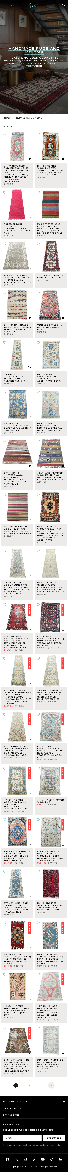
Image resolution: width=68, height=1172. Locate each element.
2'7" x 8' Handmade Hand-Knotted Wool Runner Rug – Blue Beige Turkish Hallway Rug (17, 907)
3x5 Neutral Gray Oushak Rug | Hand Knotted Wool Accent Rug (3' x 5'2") (17, 279)
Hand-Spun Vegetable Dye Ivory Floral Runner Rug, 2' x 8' (16, 378)
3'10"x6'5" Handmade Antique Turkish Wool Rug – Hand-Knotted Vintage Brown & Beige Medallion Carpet (16, 1065)
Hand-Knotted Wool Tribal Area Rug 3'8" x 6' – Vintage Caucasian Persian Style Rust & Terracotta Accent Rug (50, 533)
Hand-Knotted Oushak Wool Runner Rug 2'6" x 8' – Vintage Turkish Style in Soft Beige (50, 587)
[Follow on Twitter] (16, 1159)
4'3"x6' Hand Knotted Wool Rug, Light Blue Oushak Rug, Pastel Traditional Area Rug (50, 752)
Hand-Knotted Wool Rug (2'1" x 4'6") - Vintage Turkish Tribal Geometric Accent (17, 959)
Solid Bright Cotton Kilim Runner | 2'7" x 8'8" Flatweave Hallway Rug (17, 228)
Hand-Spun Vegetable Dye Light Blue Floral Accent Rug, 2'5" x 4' (50, 427)
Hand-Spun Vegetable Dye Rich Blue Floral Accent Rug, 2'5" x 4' (17, 427)
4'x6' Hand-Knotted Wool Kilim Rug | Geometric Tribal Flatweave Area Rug (50, 476)
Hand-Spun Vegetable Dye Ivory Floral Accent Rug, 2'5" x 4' (50, 378)
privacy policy (55, 1145)
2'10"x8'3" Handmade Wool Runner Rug (50, 277)
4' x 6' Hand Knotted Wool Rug (50, 801)
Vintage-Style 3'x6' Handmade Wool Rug (49, 327)
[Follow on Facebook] (7, 1159)
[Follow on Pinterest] (34, 1159)
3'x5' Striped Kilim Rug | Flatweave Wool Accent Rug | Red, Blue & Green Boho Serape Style (49, 228)
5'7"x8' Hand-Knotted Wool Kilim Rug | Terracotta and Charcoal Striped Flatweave (16, 478)
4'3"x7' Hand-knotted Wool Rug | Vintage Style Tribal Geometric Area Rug (50, 641)
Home (7, 118)
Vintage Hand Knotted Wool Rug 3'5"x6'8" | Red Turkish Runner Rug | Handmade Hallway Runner (16, 642)
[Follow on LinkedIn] (60, 1159)
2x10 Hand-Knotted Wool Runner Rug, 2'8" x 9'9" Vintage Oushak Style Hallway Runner (50, 695)
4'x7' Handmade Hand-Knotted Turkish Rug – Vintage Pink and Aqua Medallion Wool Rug (49, 1011)
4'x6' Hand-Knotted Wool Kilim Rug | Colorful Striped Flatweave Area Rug (17, 530)
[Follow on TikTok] (52, 1159)
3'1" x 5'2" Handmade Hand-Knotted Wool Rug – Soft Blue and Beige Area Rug (50, 1064)
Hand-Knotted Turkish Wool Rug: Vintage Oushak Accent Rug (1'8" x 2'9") (17, 1010)
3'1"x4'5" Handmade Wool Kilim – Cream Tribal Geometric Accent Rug (17, 328)
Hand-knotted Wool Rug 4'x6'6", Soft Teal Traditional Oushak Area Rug (15, 804)
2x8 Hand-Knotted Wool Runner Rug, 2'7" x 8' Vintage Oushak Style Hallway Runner (16, 751)
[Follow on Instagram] (25, 1159)
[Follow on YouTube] (43, 1159)
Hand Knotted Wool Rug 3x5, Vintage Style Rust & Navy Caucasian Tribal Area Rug (50, 170)
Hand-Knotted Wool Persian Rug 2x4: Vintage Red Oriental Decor (49, 906)
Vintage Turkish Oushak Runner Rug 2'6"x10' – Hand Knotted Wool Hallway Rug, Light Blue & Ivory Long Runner (17, 697)
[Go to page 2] (51, 1085)
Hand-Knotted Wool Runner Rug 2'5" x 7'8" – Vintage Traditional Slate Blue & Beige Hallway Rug (16, 588)
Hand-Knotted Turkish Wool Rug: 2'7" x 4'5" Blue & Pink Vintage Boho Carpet (50, 959)
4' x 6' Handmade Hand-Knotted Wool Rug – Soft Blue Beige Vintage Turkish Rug (50, 856)
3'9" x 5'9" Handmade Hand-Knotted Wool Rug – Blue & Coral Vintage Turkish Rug (17, 856)
